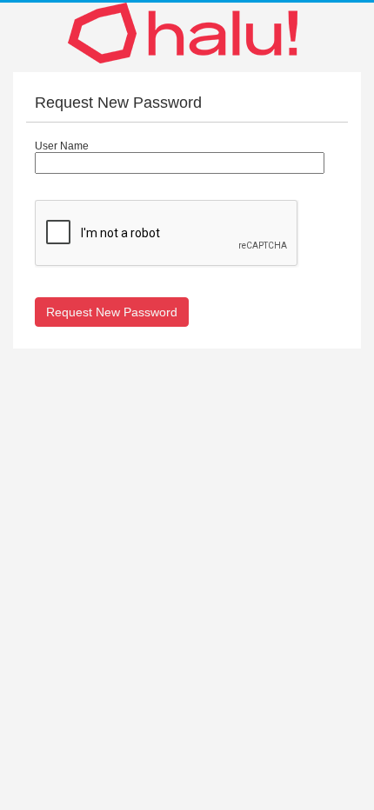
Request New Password (111, 312)
